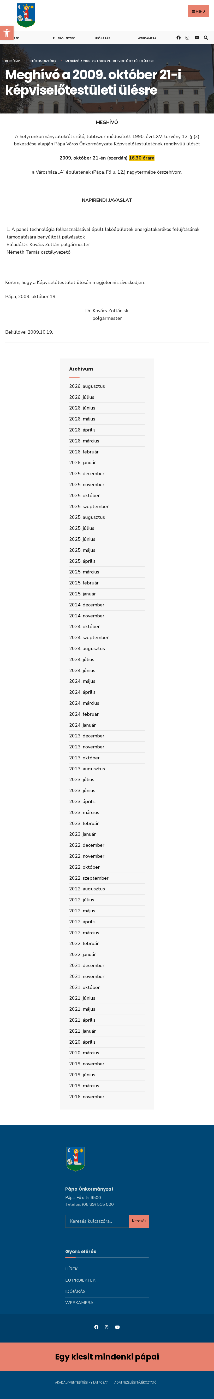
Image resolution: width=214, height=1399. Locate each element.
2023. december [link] (86, 736)
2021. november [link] (86, 976)
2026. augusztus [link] (87, 386)
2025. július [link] (81, 528)
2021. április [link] (82, 1020)
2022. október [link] (84, 867)
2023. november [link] (86, 747)
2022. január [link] (82, 954)
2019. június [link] (82, 1075)
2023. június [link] (82, 790)
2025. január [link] (82, 594)
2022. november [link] (86, 856)
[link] (7, 33)
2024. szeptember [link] (89, 637)
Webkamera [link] (147, 38)
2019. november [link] (86, 1064)
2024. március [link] (84, 703)
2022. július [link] (81, 900)
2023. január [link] (82, 834)
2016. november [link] (86, 1097)
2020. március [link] (84, 1053)
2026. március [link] (84, 441)
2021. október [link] (84, 987)
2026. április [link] (82, 430)
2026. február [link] (84, 452)
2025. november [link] (86, 484)
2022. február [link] (84, 943)
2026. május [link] (82, 419)
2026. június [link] (82, 408)
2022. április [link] (82, 922)
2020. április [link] (82, 1042)
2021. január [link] (82, 1031)
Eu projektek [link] (64, 38)
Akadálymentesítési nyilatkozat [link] (81, 1383)
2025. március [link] (84, 572)
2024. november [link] (86, 616)
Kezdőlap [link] (12, 61)
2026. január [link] (82, 462)
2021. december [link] (86, 965)
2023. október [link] (84, 758)
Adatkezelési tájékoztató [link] (135, 1383)
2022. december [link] (86, 845)
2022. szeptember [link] (89, 878)
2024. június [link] (82, 670)
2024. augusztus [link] (87, 648)
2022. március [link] (84, 933)
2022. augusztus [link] (87, 889)
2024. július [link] (81, 659)
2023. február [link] (84, 823)
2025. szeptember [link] (89, 506)
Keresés (139, 1221)
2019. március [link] (84, 1086)
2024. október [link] (84, 626)
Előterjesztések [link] (43, 61)
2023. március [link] (84, 812)
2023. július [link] (81, 779)
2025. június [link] (82, 539)
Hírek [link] (14, 38)
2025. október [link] (84, 495)
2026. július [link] (81, 397)
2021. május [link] (82, 1009)
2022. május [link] (82, 911)
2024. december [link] (86, 605)
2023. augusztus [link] (87, 769)
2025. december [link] (86, 473)
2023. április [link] (82, 801)
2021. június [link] (82, 998)
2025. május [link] (82, 550)
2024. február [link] (84, 714)
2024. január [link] (82, 725)
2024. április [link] (82, 692)
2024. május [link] (82, 681)
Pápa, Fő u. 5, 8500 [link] (83, 1198)
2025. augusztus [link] (87, 517)
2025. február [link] (84, 583)
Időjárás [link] (102, 38)
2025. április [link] (82, 561)
